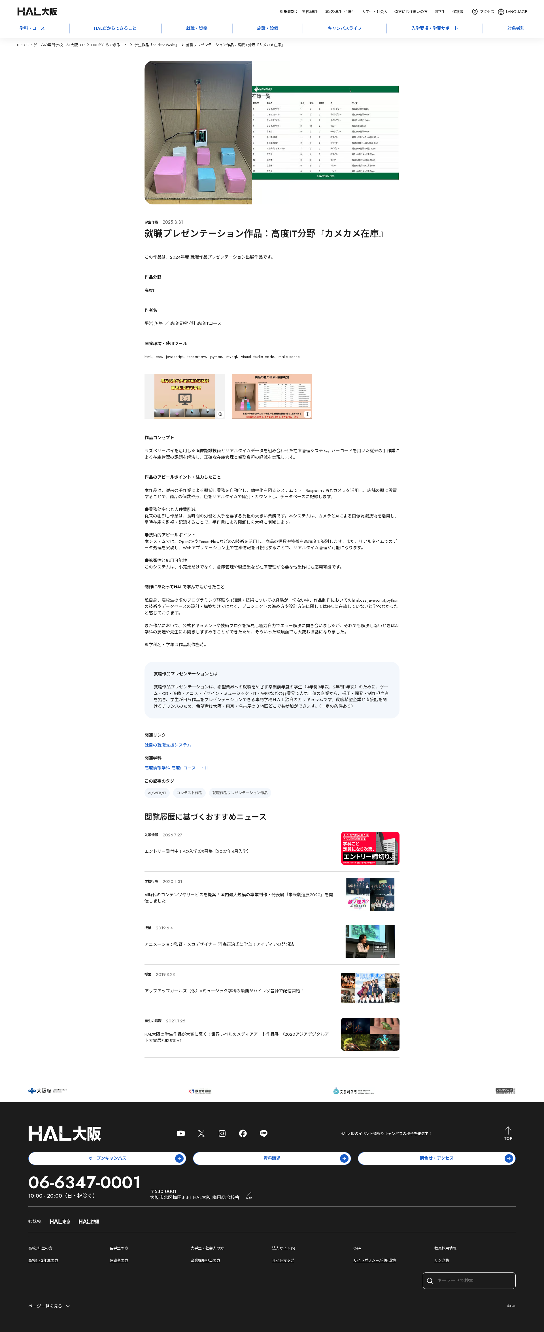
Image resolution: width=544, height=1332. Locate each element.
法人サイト (281, 1248)
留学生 (439, 11)
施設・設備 (267, 28)
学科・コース (32, 28)
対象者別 (515, 28)
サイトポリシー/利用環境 (374, 1260)
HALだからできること (115, 28)
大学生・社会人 (375, 11)
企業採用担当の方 (205, 1260)
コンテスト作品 (189, 793)
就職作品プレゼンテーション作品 (240, 793)
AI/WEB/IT (157, 793)
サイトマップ (283, 1260)
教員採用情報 (445, 1248)
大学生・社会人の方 (207, 1248)
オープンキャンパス (107, 1158)
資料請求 (272, 1158)
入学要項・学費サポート (434, 28)
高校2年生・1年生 (340, 11)
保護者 (457, 11)
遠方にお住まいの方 (411, 11)
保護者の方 (119, 1260)
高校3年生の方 (40, 1248)
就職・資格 (196, 28)
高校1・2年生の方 (43, 1260)
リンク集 (441, 1260)
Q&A (357, 1248)
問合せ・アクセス (437, 1158)
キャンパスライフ (345, 28)
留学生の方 (119, 1248)
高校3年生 (310, 11)
